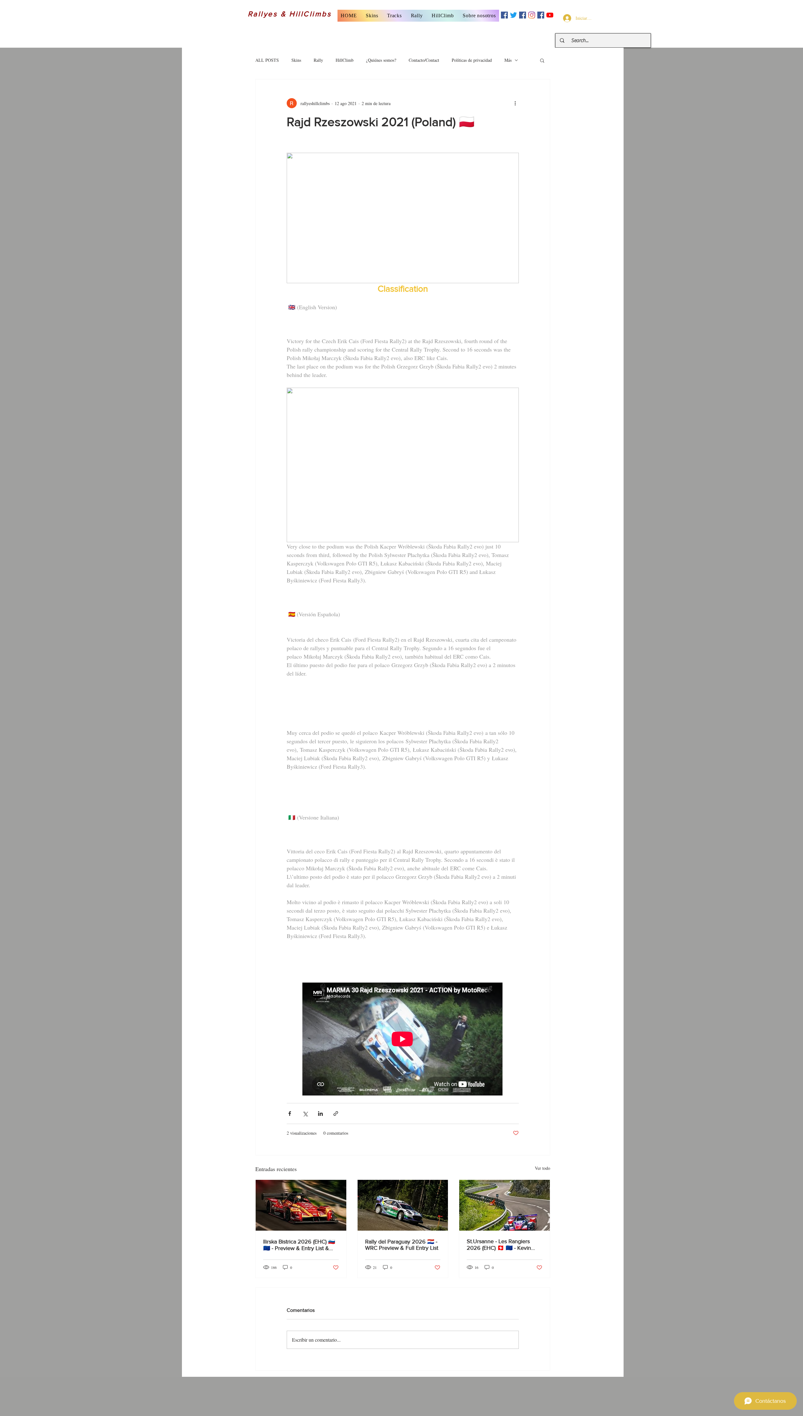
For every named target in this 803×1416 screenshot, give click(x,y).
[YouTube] (549, 15)
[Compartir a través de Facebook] (290, 1113)
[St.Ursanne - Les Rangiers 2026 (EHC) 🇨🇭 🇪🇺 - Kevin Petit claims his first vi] (504, 1205)
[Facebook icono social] (504, 15)
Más (508, 60)
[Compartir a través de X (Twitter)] (305, 1113)
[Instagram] (531, 15)
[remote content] (402, 1040)
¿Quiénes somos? (381, 60)
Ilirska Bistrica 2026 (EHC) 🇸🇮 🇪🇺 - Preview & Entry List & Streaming (299, 1244)
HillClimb (345, 60)
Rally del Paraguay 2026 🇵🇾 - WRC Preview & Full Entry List (401, 1244)
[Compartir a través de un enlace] (336, 1113)
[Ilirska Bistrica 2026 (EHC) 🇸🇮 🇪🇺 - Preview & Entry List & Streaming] (301, 1205)
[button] (372, 16)
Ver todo (542, 1168)
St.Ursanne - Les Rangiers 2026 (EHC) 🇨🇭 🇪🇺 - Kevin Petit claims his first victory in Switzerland (502, 1244)
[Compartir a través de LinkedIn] (320, 1113)
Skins (296, 60)
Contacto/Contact (424, 60)
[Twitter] (513, 15)
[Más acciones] (515, 103)
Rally (318, 60)
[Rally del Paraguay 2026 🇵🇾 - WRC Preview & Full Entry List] (403, 1205)
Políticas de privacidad (472, 60)
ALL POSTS (267, 60)
